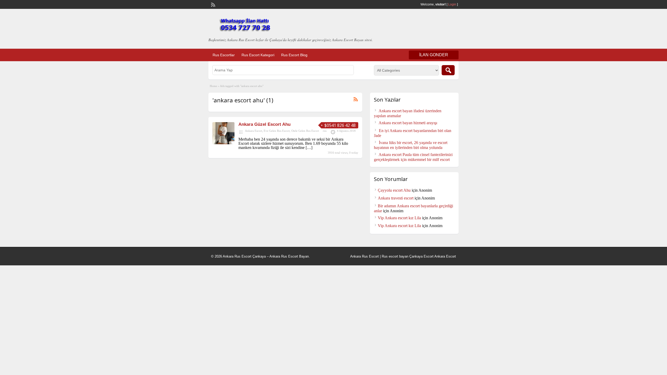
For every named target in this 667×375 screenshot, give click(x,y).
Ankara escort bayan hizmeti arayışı (408, 123)
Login (452, 4)
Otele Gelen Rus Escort (305, 130)
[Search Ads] (448, 70)
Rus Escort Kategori (258, 55)
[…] (309, 147)
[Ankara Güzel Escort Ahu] (223, 143)
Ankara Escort (253, 130)
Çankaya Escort (421, 256)
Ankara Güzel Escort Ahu (264, 124)
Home (213, 86)
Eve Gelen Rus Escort (277, 130)
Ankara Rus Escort (364, 256)
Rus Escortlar (224, 55)
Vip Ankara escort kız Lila (399, 218)
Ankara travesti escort (395, 198)
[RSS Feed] (213, 4)
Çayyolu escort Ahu (394, 190)
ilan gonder (433, 55)
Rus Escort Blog (294, 55)
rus (324, 130)
